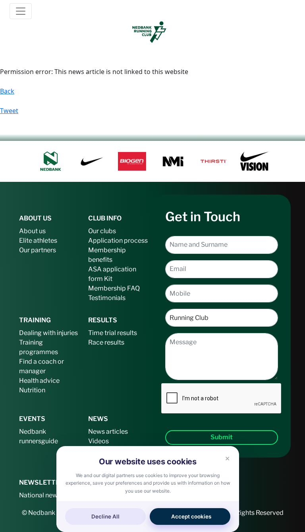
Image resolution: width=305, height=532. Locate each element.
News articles (108, 431)
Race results (106, 342)
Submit (221, 437)
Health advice (39, 380)
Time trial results (112, 333)
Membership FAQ (114, 288)
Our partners (37, 250)
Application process (118, 240)
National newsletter (48, 495)
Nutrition (32, 390)
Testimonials (106, 298)
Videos (98, 441)
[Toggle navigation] (21, 11)
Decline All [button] (105, 516)
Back (7, 91)
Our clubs (102, 231)
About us (32, 231)
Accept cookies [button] (191, 516)
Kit (108, 279)
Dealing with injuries (48, 333)
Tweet (9, 110)
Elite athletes (38, 240)
